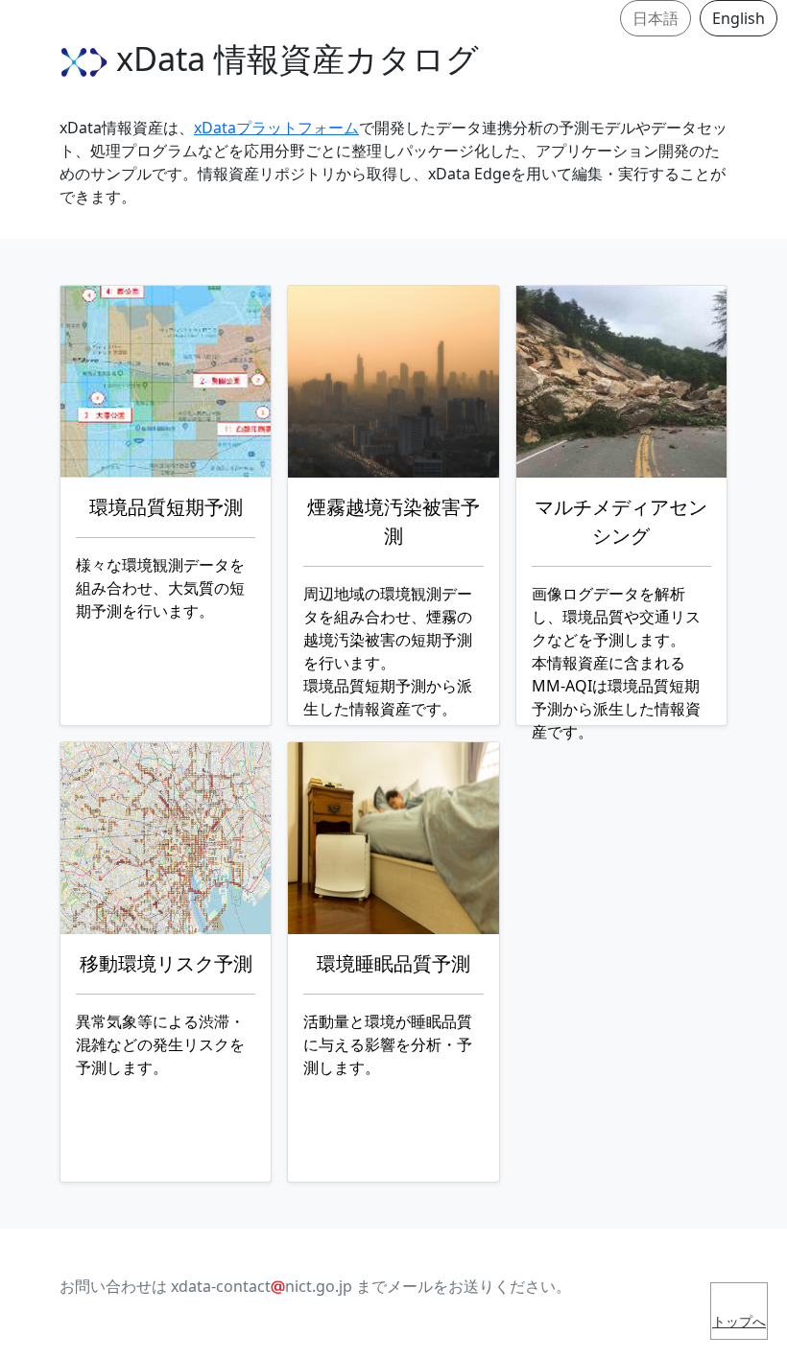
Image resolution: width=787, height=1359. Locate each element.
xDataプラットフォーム (276, 127)
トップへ (739, 1321)
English (738, 18)
